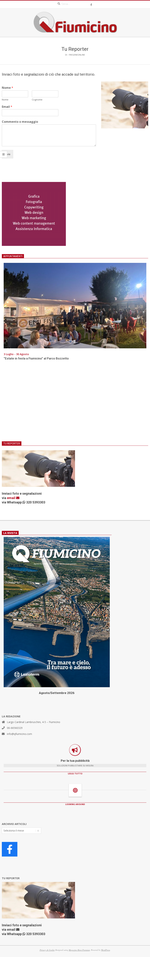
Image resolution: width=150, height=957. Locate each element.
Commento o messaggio (20, 122)
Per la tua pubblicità (75, 760)
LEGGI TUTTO (75, 773)
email (11, 498)
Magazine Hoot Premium (79, 950)
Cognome (37, 99)
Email (7, 107)
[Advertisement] (75, 403)
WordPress (105, 950)
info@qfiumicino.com (19, 734)
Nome (7, 88)
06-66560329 (14, 728)
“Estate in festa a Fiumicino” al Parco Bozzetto (36, 358)
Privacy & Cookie (47, 950)
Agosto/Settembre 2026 (56, 693)
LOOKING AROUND (75, 804)
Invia (7, 154)
